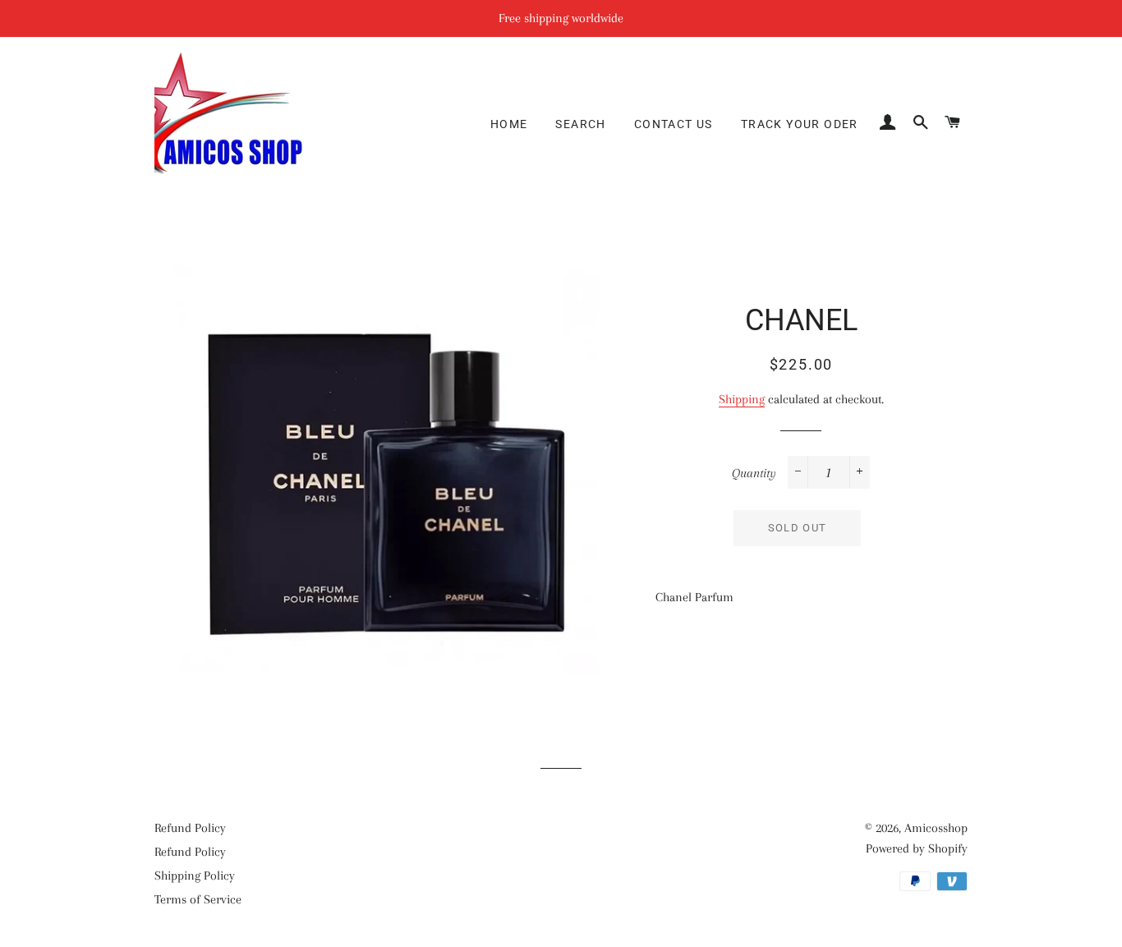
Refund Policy (190, 828)
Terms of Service (197, 899)
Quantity (754, 473)
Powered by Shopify (917, 848)
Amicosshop (936, 828)
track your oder (799, 124)
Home (509, 124)
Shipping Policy (194, 875)
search (580, 124)
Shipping (742, 399)
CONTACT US (673, 124)
